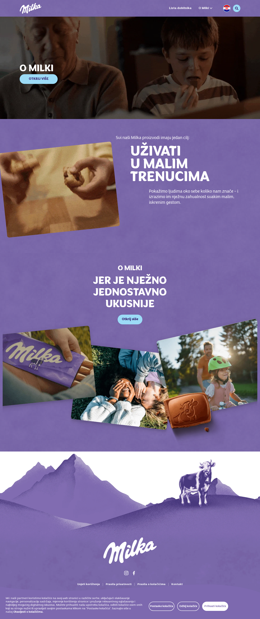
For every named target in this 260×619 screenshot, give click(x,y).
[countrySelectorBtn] (226, 8)
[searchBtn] (236, 8)
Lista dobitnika (180, 8)
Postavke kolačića (161, 606)
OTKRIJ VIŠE (38, 79)
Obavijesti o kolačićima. (28, 612)
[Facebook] (134, 573)
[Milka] (31, 8)
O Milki (204, 8)
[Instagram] (126, 573)
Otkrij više (130, 319)
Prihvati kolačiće (215, 606)
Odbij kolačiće (188, 606)
